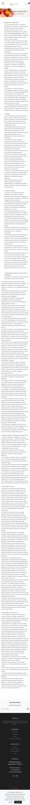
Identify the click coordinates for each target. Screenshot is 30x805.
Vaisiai (15, 753)
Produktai (15, 732)
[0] (28, 4)
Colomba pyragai (15, 749)
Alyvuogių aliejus (15, 751)
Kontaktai (15, 734)
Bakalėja (15, 746)
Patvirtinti (18, 802)
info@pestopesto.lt (15, 767)
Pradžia (7, 13)
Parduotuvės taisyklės (15, 738)
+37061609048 (16, 769)
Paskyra (15, 736)
